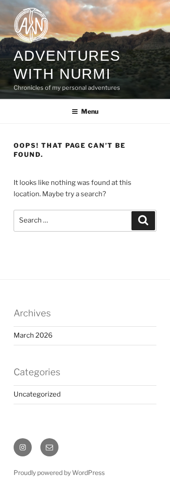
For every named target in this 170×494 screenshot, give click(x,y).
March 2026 (33, 335)
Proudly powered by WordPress (59, 472)
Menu (89, 111)
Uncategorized (37, 394)
